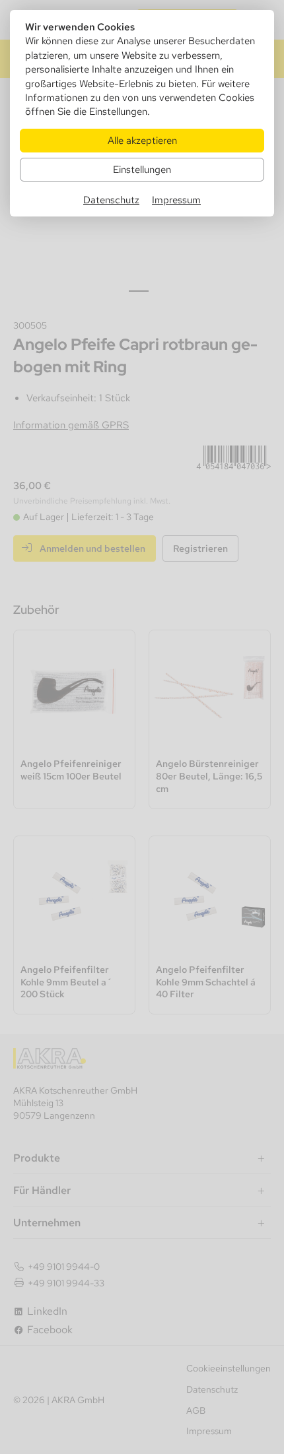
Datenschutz (111, 200)
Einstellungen (142, 169)
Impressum (176, 200)
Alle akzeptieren (142, 140)
